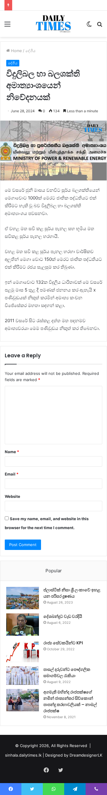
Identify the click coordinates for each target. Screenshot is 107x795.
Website (12, 496)
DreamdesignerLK (86, 755)
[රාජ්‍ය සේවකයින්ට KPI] (22, 651)
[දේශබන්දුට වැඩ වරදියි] (22, 624)
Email (11, 474)
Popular (53, 570)
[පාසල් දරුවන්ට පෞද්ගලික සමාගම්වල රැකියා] (22, 675)
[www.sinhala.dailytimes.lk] (54, 24)
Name (12, 451)
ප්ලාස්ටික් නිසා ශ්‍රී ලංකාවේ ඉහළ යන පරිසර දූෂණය (71, 593)
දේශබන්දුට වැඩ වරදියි (62, 616)
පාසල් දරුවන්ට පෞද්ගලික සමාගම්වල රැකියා (66, 672)
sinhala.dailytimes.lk (23, 755)
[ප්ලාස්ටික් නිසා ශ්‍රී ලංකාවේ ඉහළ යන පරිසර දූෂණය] (22, 598)
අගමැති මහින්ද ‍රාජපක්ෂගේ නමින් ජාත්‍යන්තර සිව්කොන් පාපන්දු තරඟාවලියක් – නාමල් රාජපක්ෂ (70, 701)
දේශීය (30, 50)
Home (16, 50)
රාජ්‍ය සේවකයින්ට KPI (63, 643)
